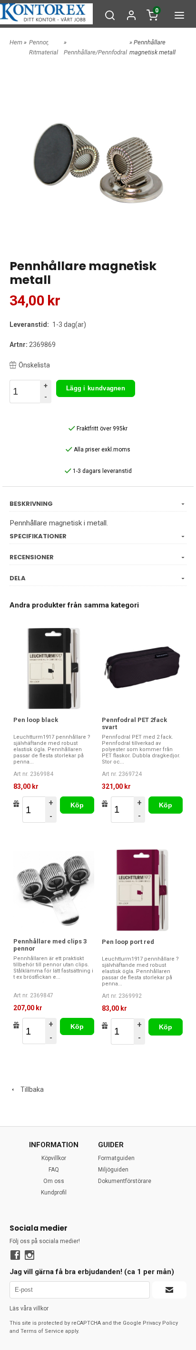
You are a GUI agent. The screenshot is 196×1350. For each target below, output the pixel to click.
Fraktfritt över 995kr (101, 428)
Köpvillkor (53, 1158)
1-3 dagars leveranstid (101, 471)
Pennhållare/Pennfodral (95, 52)
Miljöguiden (113, 1169)
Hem (16, 42)
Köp (77, 805)
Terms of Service (42, 1331)
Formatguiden (116, 1158)
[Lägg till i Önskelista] (16, 803)
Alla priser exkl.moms (101, 449)
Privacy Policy (160, 1323)
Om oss (53, 1181)
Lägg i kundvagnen (95, 388)
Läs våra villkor (29, 1308)
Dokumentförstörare (124, 1181)
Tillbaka (30, 1089)
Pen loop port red (128, 941)
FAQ (54, 1169)
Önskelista (34, 365)
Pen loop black (35, 719)
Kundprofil (54, 1192)
